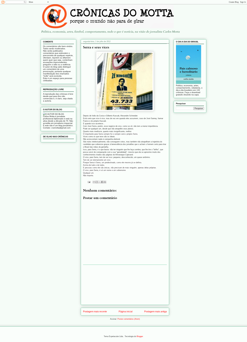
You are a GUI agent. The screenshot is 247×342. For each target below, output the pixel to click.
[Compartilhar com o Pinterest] (104, 182)
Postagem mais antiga (155, 311)
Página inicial (126, 311)
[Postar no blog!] (96, 182)
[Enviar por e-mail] (94, 182)
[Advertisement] (124, 285)
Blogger (140, 336)
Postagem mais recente (95, 311)
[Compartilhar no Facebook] (102, 182)
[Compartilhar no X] (99, 182)
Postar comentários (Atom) (128, 319)
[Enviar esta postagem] (89, 182)
